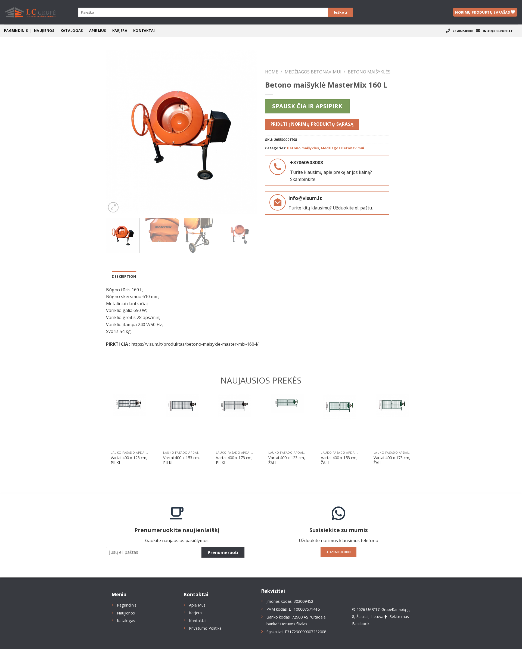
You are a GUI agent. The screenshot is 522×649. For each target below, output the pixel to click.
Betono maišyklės (369, 72)
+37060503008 (463, 31)
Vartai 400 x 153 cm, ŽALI (339, 460)
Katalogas (72, 30)
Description (124, 276)
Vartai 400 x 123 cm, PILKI (129, 460)
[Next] (247, 132)
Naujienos (44, 30)
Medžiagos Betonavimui (313, 72)
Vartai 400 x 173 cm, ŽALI (392, 460)
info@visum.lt (305, 198)
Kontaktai (144, 30)
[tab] (124, 276)
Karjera (119, 30)
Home (271, 72)
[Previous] (116, 132)
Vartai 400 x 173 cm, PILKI (234, 460)
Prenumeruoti (223, 552)
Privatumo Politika (205, 628)
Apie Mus (97, 30)
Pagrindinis (16, 30)
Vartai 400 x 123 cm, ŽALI (286, 460)
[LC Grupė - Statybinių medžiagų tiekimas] (31, 12)
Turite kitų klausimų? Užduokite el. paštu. (330, 208)
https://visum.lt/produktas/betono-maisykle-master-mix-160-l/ (195, 344)
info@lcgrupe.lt (498, 31)
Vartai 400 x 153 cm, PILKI (181, 460)
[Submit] (340, 12)
